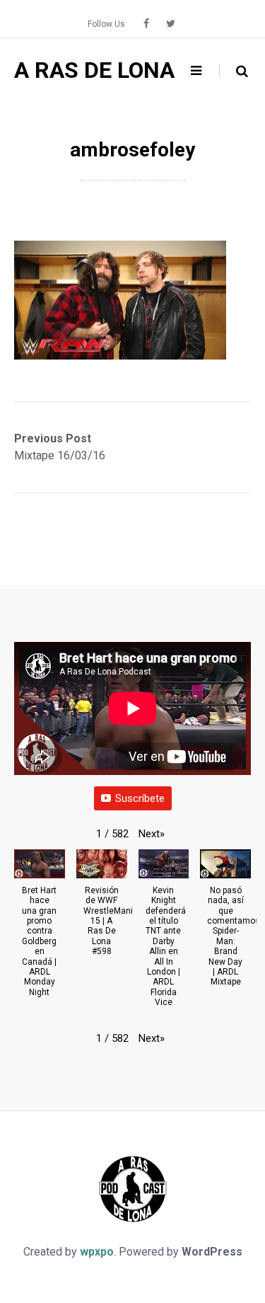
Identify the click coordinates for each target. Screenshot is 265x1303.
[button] (151, 833)
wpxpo (97, 1251)
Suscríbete (140, 798)
